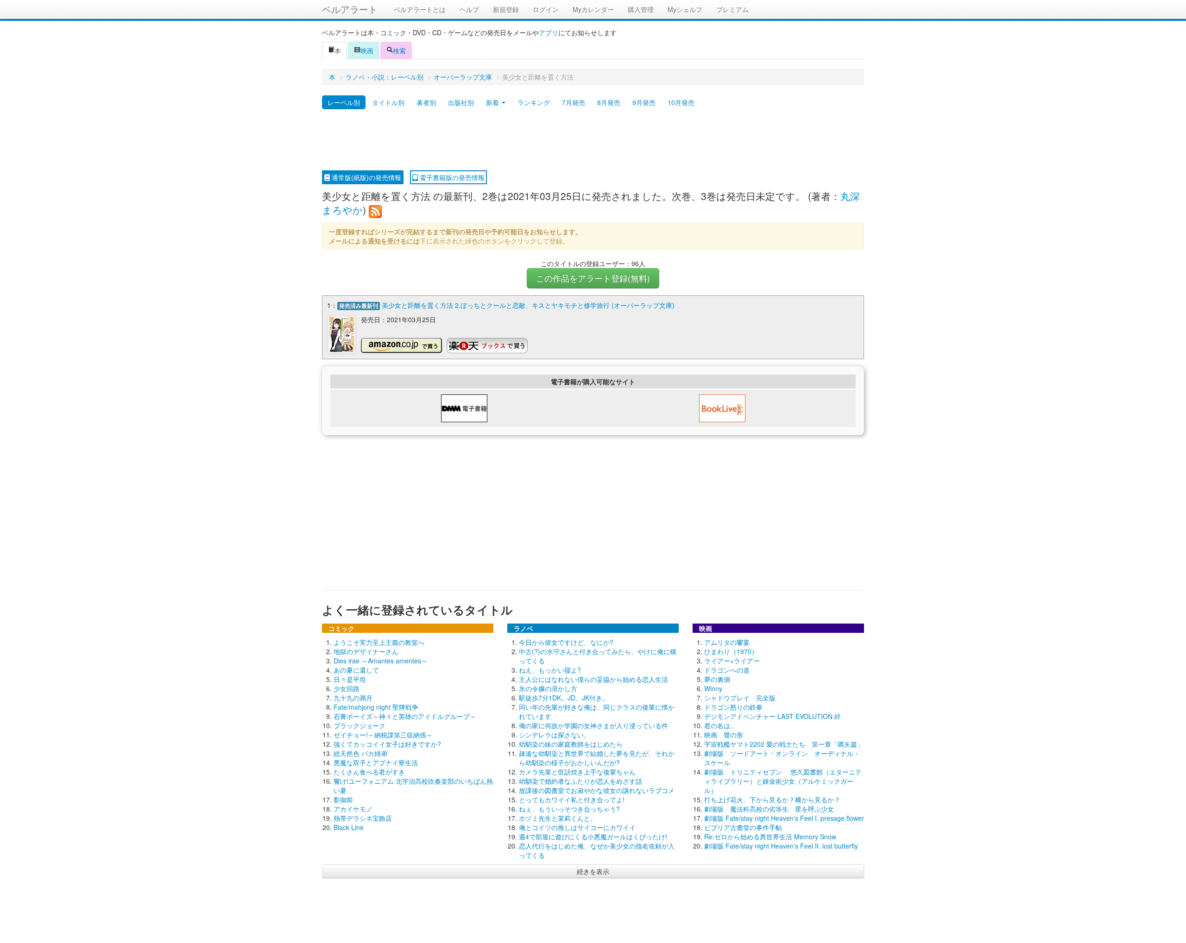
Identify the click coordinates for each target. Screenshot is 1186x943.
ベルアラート (350, 9)
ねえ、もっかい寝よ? (550, 669)
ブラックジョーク (359, 725)
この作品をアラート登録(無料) (593, 278)
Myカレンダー (593, 9)
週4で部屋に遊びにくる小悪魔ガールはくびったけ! (593, 836)
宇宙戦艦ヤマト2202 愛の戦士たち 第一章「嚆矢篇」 (784, 744)
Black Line (349, 827)
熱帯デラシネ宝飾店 (363, 818)
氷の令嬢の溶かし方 (548, 688)
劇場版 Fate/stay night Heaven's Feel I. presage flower (784, 818)
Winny (713, 688)
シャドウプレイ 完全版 (740, 697)
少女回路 (347, 688)
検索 (399, 50)
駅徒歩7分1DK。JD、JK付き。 (564, 697)
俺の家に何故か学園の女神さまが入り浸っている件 (593, 725)
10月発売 (681, 102)
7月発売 (573, 102)
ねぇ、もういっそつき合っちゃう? (569, 808)
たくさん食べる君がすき (369, 771)
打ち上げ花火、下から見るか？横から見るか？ (772, 799)
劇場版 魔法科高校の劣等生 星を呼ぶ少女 (769, 808)
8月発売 (608, 102)
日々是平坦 (350, 679)
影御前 (343, 799)
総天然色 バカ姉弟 (360, 753)
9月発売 (644, 102)
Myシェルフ (685, 9)
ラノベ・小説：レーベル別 (384, 76)
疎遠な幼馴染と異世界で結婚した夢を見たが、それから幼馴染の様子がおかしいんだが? (597, 758)
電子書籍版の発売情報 (451, 177)
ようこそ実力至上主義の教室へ (379, 642)
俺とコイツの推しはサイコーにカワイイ (577, 827)
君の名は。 (720, 725)
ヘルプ (469, 9)
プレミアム (732, 9)
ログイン (546, 9)
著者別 (426, 102)
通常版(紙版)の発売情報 (365, 177)
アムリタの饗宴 (727, 642)
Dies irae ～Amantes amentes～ (381, 660)
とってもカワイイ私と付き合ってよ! (572, 799)
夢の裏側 (717, 679)
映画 (366, 50)
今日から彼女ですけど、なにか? (566, 642)
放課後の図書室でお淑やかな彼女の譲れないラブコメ (597, 790)
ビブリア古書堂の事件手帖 (743, 827)
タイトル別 (388, 102)
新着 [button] (493, 102)
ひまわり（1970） (731, 651)
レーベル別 (344, 102)
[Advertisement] (593, 140)
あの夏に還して (356, 669)
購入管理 (641, 9)
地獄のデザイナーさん (366, 651)
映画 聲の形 (723, 734)
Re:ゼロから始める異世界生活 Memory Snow (770, 836)
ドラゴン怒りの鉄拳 (733, 707)
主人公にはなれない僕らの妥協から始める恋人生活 (593, 679)
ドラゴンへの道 (727, 669)
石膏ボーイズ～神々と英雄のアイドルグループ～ (405, 716)
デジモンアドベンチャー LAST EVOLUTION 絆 (772, 716)
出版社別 (461, 102)
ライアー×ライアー (732, 660)
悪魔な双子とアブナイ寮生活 (376, 762)
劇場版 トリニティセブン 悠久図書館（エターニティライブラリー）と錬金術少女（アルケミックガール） (783, 781)
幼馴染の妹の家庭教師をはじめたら (571, 744)
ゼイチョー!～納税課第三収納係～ (383, 734)
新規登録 (506, 9)
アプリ (548, 32)
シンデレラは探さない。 (554, 734)
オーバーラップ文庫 (463, 76)
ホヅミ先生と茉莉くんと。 (558, 818)
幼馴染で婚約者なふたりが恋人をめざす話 (580, 781)
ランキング (533, 102)
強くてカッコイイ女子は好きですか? (387, 744)
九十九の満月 (353, 697)
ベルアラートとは (420, 9)
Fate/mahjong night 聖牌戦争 (376, 707)
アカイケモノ (353, 808)
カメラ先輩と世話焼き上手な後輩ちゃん (577, 771)
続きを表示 (593, 871)
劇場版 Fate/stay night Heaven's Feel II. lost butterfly (781, 845)
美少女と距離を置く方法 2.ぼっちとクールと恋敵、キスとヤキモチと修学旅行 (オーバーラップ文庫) (528, 305)
